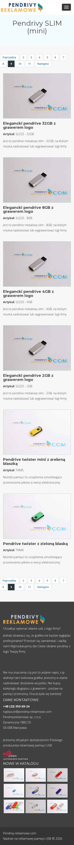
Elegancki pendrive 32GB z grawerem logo (29, 125)
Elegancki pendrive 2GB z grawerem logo (28, 377)
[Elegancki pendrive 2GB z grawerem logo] (37, 349)
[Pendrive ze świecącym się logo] (14, 775)
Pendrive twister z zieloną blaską (35, 543)
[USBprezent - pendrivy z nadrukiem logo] (15, 755)
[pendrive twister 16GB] (57, 790)
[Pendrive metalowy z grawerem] (35, 806)
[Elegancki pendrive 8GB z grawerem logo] (37, 181)
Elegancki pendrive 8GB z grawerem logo (28, 209)
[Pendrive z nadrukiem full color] (57, 775)
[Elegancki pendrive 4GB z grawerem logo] (37, 265)
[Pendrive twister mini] (14, 790)
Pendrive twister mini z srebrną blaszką (34, 461)
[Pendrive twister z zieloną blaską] (37, 517)
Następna (43, 64)
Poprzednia (9, 57)
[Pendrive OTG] (14, 806)
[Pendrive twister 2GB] (35, 790)
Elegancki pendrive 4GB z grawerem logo (28, 293)
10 (19, 64)
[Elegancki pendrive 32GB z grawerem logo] (37, 97)
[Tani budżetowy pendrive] (35, 775)
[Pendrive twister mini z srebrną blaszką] (37, 433)
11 (29, 64)
